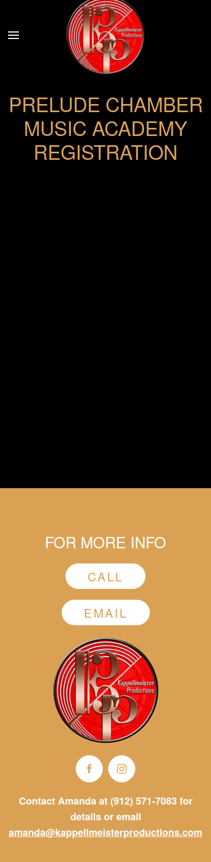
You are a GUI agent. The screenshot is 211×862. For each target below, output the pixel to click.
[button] (13, 35)
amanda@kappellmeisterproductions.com (105, 832)
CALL (105, 576)
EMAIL (106, 612)
